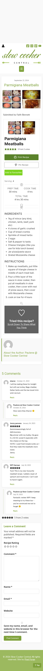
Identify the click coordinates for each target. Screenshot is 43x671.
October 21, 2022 (23, 381)
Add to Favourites (13, 172)
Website (8, 610)
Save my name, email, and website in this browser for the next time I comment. (20, 629)
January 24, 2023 (29, 423)
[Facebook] (27, 46)
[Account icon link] (3, 47)
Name (8, 586)
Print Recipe (23, 157)
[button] (5, 149)
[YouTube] (39, 46)
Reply (12, 397)
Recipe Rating (11, 542)
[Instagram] (31, 46)
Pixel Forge (30, 659)
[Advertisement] (21, 21)
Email (8, 598)
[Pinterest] (35, 46)
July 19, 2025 (18, 494)
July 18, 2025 (26, 465)
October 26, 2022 (19, 408)
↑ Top (37, 665)
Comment (10, 554)
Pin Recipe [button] (23, 165)
